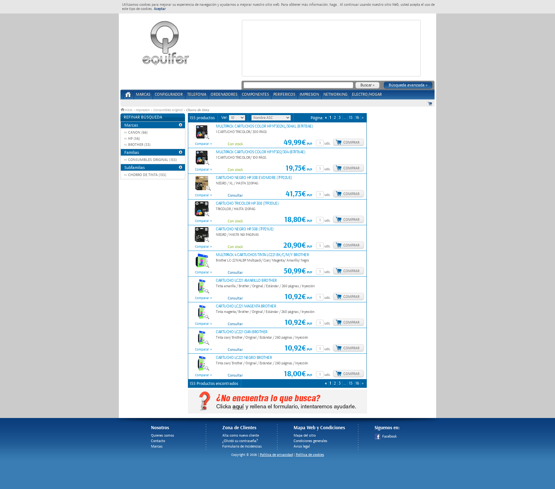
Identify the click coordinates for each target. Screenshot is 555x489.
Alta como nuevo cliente (240, 435)
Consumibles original (167, 110)
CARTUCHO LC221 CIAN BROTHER (242, 332)
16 (357, 117)
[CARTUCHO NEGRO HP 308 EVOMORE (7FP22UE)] (201, 189)
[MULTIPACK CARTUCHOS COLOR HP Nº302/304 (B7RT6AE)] (202, 164)
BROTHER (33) (139, 145)
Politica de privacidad (276, 455)
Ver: (225, 117)
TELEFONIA (196, 94)
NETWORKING (335, 94)
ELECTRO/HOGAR (367, 94)
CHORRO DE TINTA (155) (147, 175)
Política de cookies (310, 455)
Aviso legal (302, 446)
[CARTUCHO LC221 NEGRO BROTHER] (202, 369)
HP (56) (134, 139)
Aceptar (160, 9)
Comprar (351, 142)
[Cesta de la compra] (430, 103)
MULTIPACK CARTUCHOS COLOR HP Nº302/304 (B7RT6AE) (260, 152)
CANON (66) (138, 132)
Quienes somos (162, 435)
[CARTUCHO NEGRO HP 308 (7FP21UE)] (202, 241)
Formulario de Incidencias (242, 446)
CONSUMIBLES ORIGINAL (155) (152, 160)
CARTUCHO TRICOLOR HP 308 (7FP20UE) (247, 203)
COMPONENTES (255, 94)
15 (351, 117)
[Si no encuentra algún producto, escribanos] (277, 412)
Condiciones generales (310, 441)
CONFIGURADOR (169, 94)
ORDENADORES (224, 94)
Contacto (158, 441)
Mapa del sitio (305, 435)
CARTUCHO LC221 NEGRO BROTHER (244, 357)
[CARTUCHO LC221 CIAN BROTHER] (202, 344)
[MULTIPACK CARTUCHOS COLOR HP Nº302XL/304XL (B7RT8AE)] (202, 138)
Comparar (202, 144)
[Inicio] (128, 96)
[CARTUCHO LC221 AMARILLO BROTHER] (202, 292)
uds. (327, 143)
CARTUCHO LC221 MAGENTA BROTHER (246, 306)
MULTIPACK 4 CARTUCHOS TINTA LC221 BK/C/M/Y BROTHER (262, 255)
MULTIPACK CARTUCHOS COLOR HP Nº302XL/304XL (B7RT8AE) (264, 126)
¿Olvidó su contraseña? (240, 441)
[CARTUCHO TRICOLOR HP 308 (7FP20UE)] (202, 215)
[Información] (220, 142)
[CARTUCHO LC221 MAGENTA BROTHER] (202, 318)
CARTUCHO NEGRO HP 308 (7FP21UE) (245, 229)
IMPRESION (309, 94)
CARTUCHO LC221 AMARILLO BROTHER (246, 280)
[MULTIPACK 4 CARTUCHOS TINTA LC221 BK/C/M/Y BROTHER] (202, 267)
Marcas (143, 94)
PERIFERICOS (284, 94)
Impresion (143, 110)
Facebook (389, 436)
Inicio (129, 110)
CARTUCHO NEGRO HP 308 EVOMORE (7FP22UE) (254, 177)
